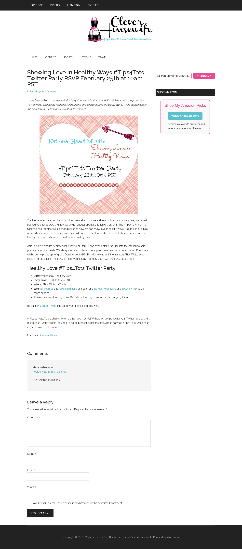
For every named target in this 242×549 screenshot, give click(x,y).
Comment (33, 417)
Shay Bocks (110, 537)
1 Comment (51, 91)
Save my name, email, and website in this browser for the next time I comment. (77, 503)
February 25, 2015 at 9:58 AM (50, 371)
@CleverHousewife (105, 288)
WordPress (173, 537)
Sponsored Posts (48, 335)
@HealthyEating (68, 288)
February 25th (62, 275)
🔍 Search (204, 75)
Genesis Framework (140, 537)
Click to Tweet (48, 305)
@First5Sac (46, 288)
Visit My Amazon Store (185, 115)
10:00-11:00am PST (58, 280)
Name (31, 453)
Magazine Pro (92, 537)
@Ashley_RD (129, 288)
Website (32, 486)
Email (31, 470)
